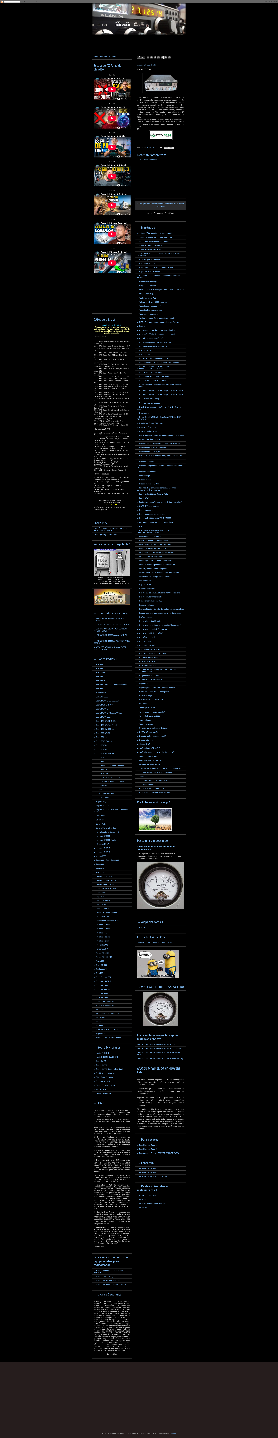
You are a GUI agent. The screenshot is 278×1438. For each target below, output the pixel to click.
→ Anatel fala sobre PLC (146, 298)
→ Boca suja (142, 326)
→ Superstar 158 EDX (102, 981)
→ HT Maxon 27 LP (101, 844)
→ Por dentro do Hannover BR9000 (107, 921)
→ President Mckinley (102, 941)
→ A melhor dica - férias (146, 264)
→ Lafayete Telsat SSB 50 (104, 884)
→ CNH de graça (143, 354)
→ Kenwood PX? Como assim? (149, 536)
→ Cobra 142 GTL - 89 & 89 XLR (106, 701)
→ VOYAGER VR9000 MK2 (104, 1005)
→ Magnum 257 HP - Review (105, 888)
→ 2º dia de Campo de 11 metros (149, 245)
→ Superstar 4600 (101, 997)
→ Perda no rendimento (146, 589)
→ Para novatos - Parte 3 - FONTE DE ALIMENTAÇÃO (158, 1153)
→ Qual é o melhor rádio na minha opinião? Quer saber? (159, 625)
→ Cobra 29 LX (100, 757)
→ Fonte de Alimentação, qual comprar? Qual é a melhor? (159, 502)
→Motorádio (141, 776)
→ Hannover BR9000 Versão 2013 (107, 840)
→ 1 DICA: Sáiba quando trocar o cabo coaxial (155, 233)
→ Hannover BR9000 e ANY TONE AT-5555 (154, 518)
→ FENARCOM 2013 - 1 (146, 1168)
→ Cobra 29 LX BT (101, 761)
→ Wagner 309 (99, 1034)
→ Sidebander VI (100, 969)
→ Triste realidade (144, 720)
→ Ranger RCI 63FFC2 (103, 957)
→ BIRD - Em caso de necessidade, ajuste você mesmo (158, 322)
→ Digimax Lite (143, 413)
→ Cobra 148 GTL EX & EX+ (105, 721)
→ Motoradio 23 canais (102, 909)
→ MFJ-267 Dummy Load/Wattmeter (151, 1204)
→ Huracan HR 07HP (102, 848)
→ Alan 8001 (99, 677)
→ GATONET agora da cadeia (149, 506)
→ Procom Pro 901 (101, 945)
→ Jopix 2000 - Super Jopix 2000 (106, 860)
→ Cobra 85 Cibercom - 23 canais (107, 777)
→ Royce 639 (99, 961)
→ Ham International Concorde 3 (106, 832)
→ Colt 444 (98, 790)
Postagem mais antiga (174, 204)
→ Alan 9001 (99, 689)
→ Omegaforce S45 (101, 917)
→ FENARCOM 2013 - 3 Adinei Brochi (152, 1176)
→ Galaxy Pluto (100, 824)
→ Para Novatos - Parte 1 (147, 1145)
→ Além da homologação (146, 294)
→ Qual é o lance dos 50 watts (149, 621)
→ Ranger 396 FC (101, 949)
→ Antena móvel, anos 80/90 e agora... (152, 302)
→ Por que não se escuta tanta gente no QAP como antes (159, 593)
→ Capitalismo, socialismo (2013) (150, 338)
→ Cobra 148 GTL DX (102, 717)
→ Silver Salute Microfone (104, 1077)
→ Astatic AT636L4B (101, 1053)
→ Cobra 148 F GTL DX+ (103, 705)
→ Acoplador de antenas (146, 286)
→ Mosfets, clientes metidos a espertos (152, 569)
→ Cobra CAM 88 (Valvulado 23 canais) (109, 781)
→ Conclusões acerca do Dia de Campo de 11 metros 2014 (160, 391)
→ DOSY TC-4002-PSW (146, 1196)
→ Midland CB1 (100, 904)
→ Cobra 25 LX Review (103, 741)
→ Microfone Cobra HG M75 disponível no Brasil (156, 552)
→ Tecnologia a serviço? (146, 708)
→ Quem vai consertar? (146, 645)
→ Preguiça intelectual (146, 605)
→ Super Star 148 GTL (102, 977)
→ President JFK (100, 933)
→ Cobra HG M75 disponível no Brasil (108, 1069)
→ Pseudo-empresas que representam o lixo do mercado (159, 613)
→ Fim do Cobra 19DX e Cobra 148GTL (152, 494)
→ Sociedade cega (144, 696)
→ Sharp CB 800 (100, 965)
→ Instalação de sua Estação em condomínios (155, 522)
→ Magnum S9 (99, 892)
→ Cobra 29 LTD (100, 745)
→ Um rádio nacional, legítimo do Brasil (152, 728)
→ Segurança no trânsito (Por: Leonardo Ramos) (156, 688)
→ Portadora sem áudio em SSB (149, 601)
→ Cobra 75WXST (101, 773)
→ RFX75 (141, 927)
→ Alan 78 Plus (100, 673)
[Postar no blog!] (167, 148)
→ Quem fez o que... (145, 641)
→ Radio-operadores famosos (148, 649)
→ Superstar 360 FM (102, 989)
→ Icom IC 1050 (100, 856)
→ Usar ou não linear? (145, 740)
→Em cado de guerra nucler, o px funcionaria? (155, 772)
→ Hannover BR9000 (102, 836)
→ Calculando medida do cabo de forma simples (156, 330)
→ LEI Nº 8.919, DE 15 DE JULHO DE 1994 (154, 544)
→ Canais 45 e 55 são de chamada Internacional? (156, 334)
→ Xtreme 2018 (100, 1089)
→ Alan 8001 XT (100, 681)
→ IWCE (140, 526)
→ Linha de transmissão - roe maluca (151, 548)
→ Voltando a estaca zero (147, 756)
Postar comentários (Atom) (164, 213)
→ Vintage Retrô (143, 744)
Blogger (173, 1433)
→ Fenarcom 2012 (144, 480)
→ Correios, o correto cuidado (148, 403)
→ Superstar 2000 (101, 985)
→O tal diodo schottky (145, 784)
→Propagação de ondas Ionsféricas (151, 788)
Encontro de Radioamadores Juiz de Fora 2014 (155, 943)
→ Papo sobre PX (144, 585)
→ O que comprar (144, 581)
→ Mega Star (99, 896)
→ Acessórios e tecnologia (147, 282)
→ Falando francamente (146, 472)
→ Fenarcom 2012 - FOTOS (148, 484)
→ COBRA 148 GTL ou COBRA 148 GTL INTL (111, 625)
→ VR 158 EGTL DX (101, 1017)
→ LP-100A (141, 1200)
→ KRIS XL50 (99, 872)
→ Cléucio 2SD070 (144, 350)
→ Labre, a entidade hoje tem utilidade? (152, 540)
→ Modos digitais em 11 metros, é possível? (154, 560)
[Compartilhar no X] (169, 148)
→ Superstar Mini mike (102, 1081)
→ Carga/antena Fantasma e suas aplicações (154, 342)
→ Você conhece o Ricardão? (148, 748)
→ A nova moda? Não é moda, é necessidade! (155, 268)
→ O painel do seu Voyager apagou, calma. (153, 577)
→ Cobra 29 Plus (100, 769)
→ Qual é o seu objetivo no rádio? (150, 633)
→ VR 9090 (98, 1026)
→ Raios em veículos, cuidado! (149, 657)
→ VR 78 (97, 1022)
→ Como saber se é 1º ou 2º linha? (150, 373)
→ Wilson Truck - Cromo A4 (104, 1085)
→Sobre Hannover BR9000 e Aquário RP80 (154, 792)
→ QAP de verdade (144, 617)
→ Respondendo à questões (148, 676)
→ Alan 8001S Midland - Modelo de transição (111, 685)
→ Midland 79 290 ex (102, 900)
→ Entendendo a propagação (148, 451)
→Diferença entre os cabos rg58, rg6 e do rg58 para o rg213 (160, 768)
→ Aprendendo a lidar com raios (149, 310)
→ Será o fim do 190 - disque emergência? (153, 692)
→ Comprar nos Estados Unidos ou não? (153, 377)
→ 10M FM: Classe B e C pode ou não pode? (154, 237)
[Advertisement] (160, 181)
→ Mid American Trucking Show (149, 556)
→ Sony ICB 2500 (101, 973)
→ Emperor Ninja (100, 802)
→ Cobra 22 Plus (100, 737)
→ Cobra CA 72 (100, 1061)
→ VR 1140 (98, 1009)
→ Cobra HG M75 (100, 1065)
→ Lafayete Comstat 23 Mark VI (106, 880)
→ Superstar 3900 (101, 993)
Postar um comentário (148, 160)
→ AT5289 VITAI (100, 693)
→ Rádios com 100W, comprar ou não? (152, 653)
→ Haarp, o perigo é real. (146, 510)
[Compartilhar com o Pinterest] (173, 148)
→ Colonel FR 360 (101, 786)
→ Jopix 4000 (99, 864)
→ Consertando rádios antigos (149, 399)
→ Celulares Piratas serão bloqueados (152, 346)
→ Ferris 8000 (99, 816)
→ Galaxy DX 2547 (101, 820)
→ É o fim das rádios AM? (147, 431)
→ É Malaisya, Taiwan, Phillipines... (151, 423)
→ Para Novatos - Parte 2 (147, 1149)
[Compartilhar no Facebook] (171, 148)
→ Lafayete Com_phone (103, 876)
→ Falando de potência (146, 462)
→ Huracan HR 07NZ (102, 852)
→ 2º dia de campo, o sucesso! (149, 249)
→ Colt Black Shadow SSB (104, 794)
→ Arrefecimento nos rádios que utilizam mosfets (156, 318)
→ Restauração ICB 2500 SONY (149, 680)
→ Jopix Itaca (99, 868)
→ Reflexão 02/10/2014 (146, 661)
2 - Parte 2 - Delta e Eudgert (104, 1276)
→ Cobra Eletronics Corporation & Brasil (152, 358)
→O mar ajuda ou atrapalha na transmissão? (154, 780)
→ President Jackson (102, 925)
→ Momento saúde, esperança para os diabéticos (156, 565)
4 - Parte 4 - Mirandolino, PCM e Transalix (110, 1285)
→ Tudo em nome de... (145, 724)
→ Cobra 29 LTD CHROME (104, 753)
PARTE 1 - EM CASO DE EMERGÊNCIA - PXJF (156, 1045)
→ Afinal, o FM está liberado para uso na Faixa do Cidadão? (160, 290)
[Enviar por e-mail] (165, 148)
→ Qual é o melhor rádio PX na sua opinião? (154, 629)
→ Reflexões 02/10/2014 (146, 665)
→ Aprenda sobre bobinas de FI (149, 306)
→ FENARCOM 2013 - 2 (146, 1172)
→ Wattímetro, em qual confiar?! (149, 760)
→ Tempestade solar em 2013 (148, 716)
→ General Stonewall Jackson (105, 828)
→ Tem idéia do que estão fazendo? (151, 712)
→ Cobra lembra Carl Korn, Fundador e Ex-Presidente (158, 362)
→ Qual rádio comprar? (146, 637)
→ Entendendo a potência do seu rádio (152, 447)
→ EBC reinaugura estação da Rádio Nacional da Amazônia (160, 435)
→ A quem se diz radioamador (148, 272)
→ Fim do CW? (143, 498)
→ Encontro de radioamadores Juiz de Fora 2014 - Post (158, 443)
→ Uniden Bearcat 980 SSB (104, 1001)
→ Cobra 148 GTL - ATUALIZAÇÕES (108, 713)
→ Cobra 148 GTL (101, 709)
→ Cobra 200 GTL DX (102, 733)
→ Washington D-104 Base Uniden (107, 1038)
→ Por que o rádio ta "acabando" (149, 597)
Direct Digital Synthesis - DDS (105, 535)
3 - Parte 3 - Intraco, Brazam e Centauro (109, 1280)
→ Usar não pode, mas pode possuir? (151, 736)
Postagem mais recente (148, 204)
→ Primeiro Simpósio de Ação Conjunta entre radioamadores (160, 609)
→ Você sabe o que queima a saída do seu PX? (155, 752)
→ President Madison (102, 937)
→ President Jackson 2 (102, 929)
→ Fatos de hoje (143, 476)
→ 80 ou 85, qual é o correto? (148, 260)
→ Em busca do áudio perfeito (148, 439)
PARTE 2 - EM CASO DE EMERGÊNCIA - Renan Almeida (159, 1049)
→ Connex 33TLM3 (101, 798)
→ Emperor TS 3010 (101, 806)
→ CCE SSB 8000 (101, 697)
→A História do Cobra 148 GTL (149, 764)
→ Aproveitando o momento (147, 314)
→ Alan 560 (98, 664)
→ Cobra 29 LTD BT (101, 749)
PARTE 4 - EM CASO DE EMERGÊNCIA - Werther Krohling (160, 1059)
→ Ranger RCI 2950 (101, 953)
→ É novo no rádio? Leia (146, 427)
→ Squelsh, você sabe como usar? (150, 700)
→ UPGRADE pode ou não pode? (150, 732)
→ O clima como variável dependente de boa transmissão (159, 573)
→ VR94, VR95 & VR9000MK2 (106, 1030)
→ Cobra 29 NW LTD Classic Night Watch (110, 765)
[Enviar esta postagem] (160, 147)
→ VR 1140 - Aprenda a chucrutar (106, 1013)
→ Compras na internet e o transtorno (151, 381)
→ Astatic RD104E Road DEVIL (106, 1057)
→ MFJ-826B (142, 1208)
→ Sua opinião (143, 704)
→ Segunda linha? (144, 684)
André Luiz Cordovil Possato (105, 57)
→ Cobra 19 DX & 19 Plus (104, 729)
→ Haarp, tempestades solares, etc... (151, 514)
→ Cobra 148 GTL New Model (105, 725)
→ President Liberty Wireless (105, 1073)
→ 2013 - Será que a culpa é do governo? (153, 241)
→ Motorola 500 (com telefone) (105, 913)
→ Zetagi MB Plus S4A (102, 1093)
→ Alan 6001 (99, 668)
